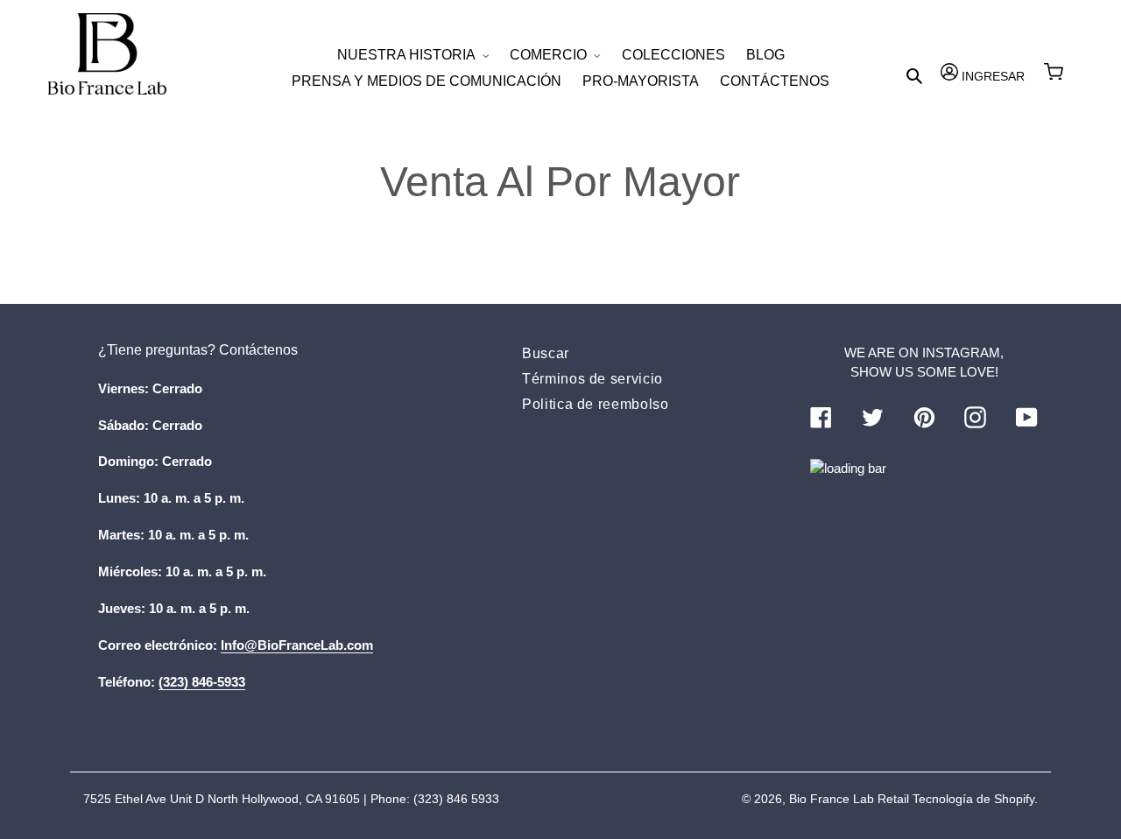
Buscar (545, 353)
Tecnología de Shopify (973, 799)
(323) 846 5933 (456, 799)
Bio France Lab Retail (849, 799)
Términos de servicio (592, 378)
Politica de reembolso (595, 404)
